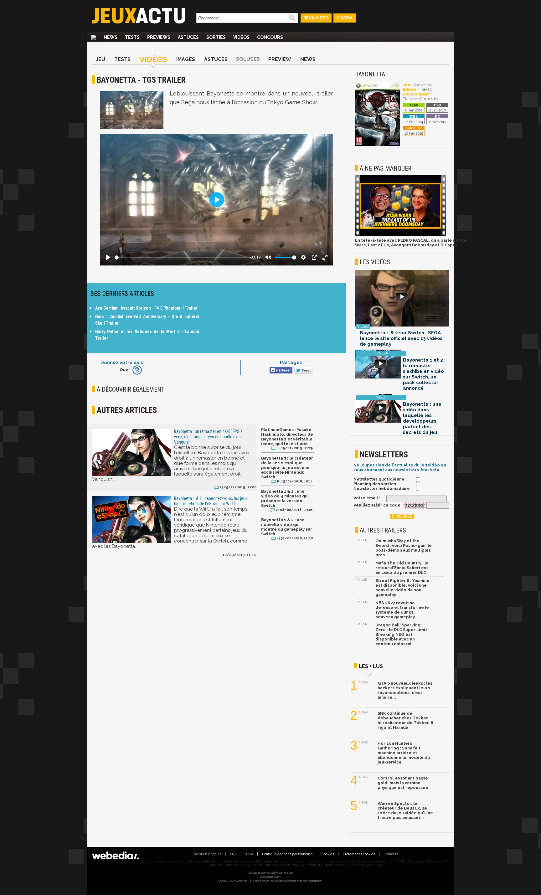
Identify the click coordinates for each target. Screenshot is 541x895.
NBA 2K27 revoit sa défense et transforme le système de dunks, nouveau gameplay (402, 609)
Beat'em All (422, 85)
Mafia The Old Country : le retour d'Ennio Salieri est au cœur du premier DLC (402, 568)
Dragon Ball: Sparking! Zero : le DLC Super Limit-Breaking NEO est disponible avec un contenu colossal (402, 634)
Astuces (188, 37)
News (110, 37)
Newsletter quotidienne (378, 479)
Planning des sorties (374, 483)
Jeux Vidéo (316, 18)
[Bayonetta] (377, 145)
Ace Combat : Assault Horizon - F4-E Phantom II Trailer (146, 308)
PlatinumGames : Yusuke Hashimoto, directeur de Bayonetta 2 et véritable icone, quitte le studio (287, 436)
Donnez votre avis (121, 362)
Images (185, 59)
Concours (270, 37)
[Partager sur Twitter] (302, 371)
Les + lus (371, 666)
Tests (132, 37)
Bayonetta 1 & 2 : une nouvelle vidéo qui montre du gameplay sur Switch (286, 526)
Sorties (216, 37)
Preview (279, 59)
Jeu (100, 59)
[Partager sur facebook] (280, 371)
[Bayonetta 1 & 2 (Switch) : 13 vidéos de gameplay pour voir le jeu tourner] (402, 298)
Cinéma (345, 18)
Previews (158, 37)
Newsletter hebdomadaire (381, 488)
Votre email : (366, 498)
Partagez (291, 362)
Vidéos (241, 37)
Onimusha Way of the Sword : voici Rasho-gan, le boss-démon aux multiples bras (403, 547)
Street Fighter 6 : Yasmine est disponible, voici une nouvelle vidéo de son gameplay (402, 587)
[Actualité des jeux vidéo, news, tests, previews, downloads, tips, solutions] (93, 37)
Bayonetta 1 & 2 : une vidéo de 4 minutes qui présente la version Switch (285, 498)
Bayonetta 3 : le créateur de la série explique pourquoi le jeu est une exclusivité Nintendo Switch (287, 467)
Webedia (288, 872)
